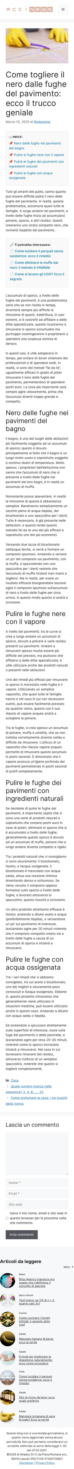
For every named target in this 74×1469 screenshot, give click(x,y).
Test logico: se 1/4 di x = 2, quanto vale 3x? (37, 1301)
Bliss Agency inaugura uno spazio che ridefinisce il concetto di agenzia (37, 1282)
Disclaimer (26, 1463)
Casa (15, 1080)
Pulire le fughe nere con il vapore (39, 155)
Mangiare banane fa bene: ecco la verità (36, 1340)
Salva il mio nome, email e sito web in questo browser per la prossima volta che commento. (38, 1218)
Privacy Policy (45, 1463)
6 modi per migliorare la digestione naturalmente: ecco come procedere (36, 1360)
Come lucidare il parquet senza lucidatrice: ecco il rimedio (35, 1380)
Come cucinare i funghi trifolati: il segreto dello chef (34, 1321)
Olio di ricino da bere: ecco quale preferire (37, 1399)
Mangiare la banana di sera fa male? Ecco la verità (37, 1417)
